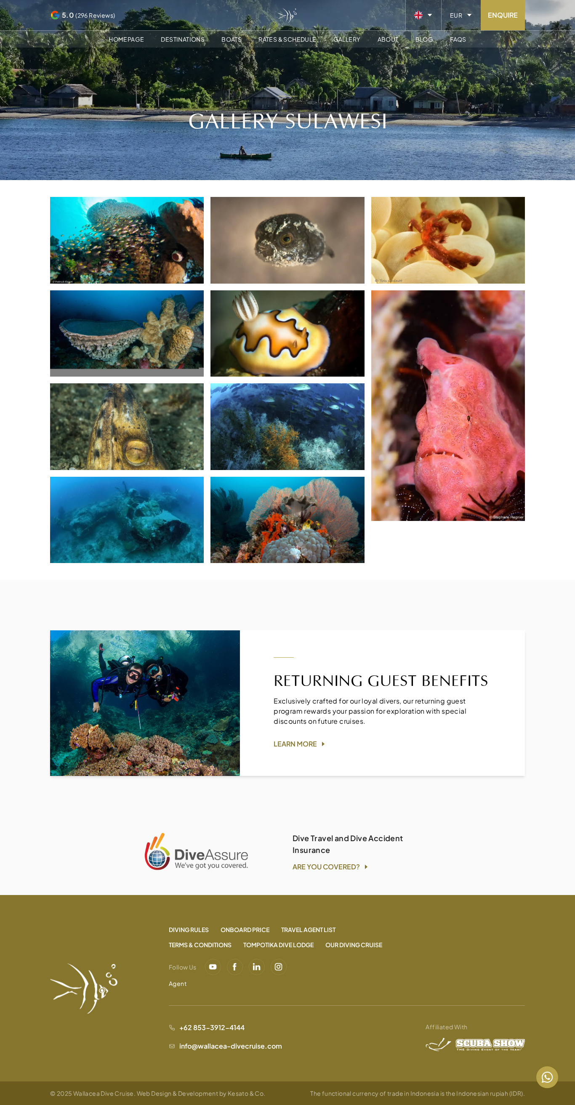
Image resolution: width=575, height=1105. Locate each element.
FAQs (458, 39)
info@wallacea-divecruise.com (230, 1045)
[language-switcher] (423, 15)
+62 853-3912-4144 (212, 1027)
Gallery (347, 39)
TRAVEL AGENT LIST (308, 929)
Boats (231, 39)
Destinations (183, 39)
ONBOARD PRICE (245, 929)
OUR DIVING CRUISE (353, 944)
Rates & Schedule (287, 39)
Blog (424, 39)
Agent (177, 983)
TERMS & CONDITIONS (200, 944)
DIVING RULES (189, 929)
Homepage (126, 39)
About (388, 39)
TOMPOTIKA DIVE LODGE (278, 944)
